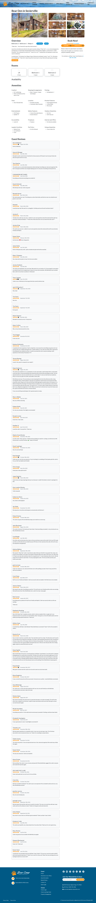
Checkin (66, 45)
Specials (59, 3)
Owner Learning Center (46, 892)
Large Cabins (34, 3)
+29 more (75, 33)
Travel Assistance (46, 3)
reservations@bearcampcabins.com (71, 889)
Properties (25, 3)
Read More (15, 60)
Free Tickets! (69, 3)
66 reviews (76, 43)
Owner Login (44, 889)
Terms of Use (13, 900)
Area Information (45, 878)
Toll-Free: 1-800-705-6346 (69, 887)
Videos (46, 43)
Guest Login (43, 884)
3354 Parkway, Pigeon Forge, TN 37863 (72, 884)
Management (79, 3)
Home (42, 873)
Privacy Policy (6, 900)
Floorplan (39, 43)
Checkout (77, 45)
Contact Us (91, 3)
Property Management (46, 894)
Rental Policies (44, 880)
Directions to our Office (46, 875)
